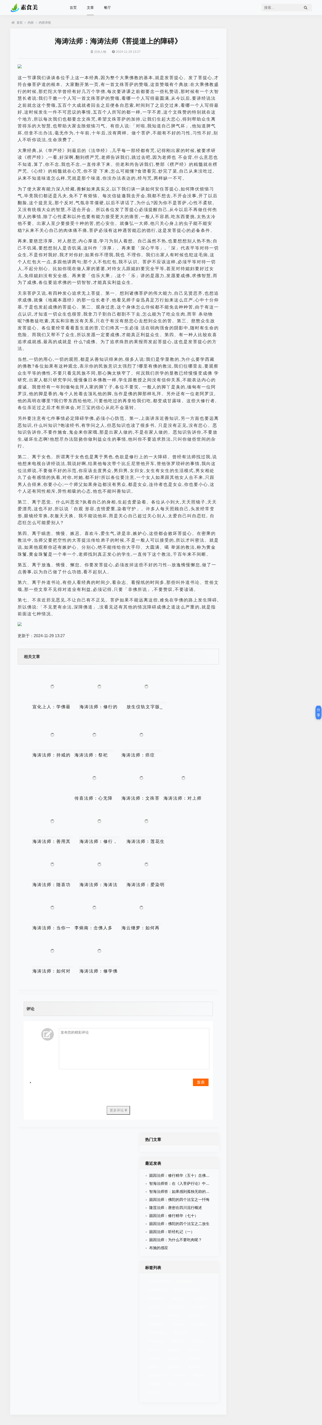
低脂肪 (174, 1350)
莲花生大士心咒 (186, 1290)
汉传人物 (100, 52)
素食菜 (174, 1367)
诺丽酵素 (156, 1324)
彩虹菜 (197, 1341)
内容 (31, 22)
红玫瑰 (174, 1358)
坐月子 (194, 1315)
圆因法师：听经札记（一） (171, 1232)
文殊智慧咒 (157, 1290)
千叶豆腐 (198, 1307)
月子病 (174, 1315)
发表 (201, 1082)
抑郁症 (154, 1350)
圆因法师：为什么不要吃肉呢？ (175, 1240)
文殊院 (200, 1298)
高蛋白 (194, 1350)
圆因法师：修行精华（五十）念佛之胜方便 (185, 1175)
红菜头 (154, 1315)
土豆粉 (154, 1358)
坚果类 (180, 1333)
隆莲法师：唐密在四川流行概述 (175, 1207)
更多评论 (117, 1110)
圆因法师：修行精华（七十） (173, 1215)
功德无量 (157, 1375)
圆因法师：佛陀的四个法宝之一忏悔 (179, 1199)
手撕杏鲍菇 (157, 1333)
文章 (90, 8)
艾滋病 (154, 1307)
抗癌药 (179, 1375)
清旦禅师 (185, 1281)
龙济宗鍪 (156, 1298)
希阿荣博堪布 (159, 1281)
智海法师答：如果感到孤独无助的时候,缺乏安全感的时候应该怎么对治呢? (211, 1191)
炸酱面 (154, 1384)
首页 (73, 8)
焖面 (173, 1384)
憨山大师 (199, 1324)
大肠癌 (177, 1324)
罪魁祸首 (156, 1341)
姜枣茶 (154, 1367)
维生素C (175, 1307)
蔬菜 (155, 1392)
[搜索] (305, 7)
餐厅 (107, 8)
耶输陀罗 (179, 1298)
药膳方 (199, 1375)
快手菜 (191, 1384)
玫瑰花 (194, 1358)
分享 (318, 712)
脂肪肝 (177, 1341)
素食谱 (194, 1367)
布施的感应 (158, 1248)
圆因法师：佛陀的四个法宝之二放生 (179, 1224)
